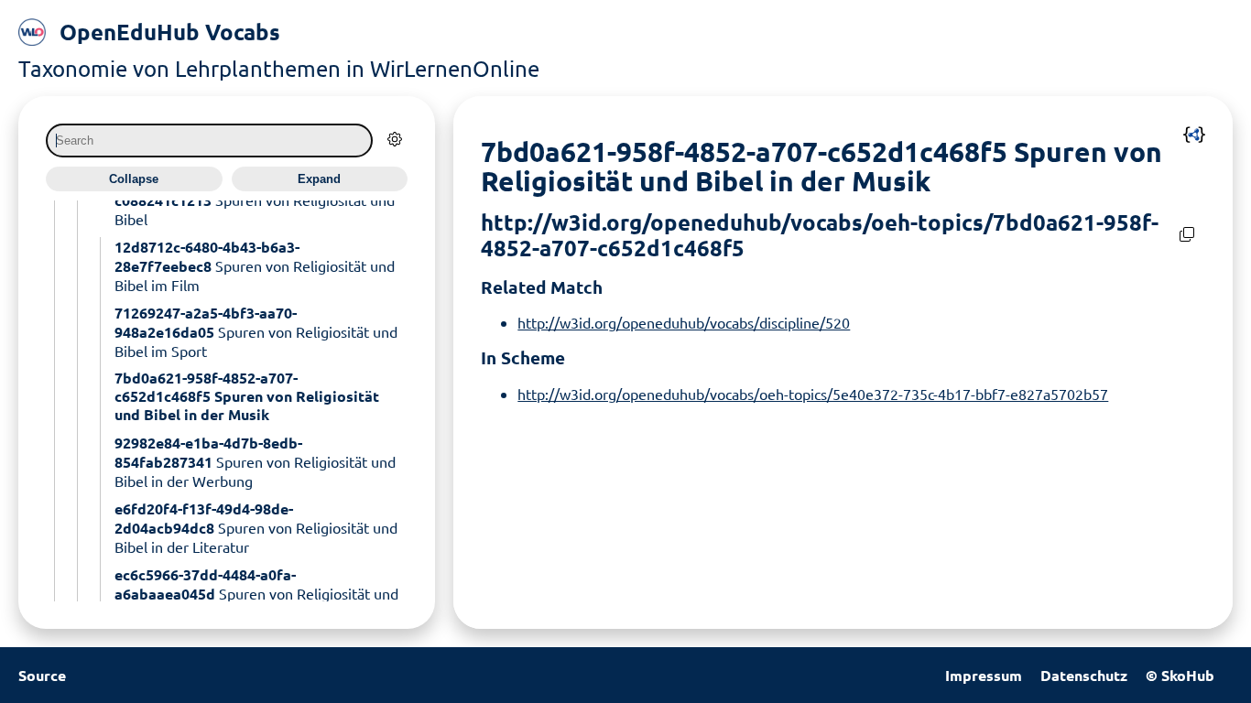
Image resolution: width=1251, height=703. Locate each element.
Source (42, 675)
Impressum (983, 675)
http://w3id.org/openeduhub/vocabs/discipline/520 (683, 322)
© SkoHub (1180, 675)
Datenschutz (1083, 675)
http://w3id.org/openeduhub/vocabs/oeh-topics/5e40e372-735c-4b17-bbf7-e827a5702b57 (812, 393)
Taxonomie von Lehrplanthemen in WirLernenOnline (278, 68)
